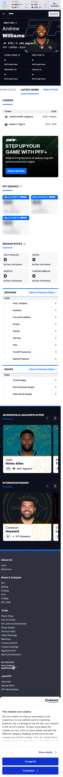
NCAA (5, 7)
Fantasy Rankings (10, 647)
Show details (45, 752)
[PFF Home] (11, 14)
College (5, 598)
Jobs (3, 565)
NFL (4, 3)
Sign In (54, 14)
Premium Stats (8, 631)
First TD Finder (8, 620)
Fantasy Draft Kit (9, 643)
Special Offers (8, 685)
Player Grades (8, 627)
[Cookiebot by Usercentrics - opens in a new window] (45, 701)
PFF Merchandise (9, 689)
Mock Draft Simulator (11, 654)
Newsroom (6, 569)
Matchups (6, 639)
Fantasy (5, 591)
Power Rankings (9, 635)
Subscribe (6, 682)
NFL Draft (6, 602)
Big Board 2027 (8, 651)
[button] (16, 171)
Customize (28, 770)
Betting (4, 587)
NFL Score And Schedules (13, 624)
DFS (3, 594)
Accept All (30, 761)
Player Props (7, 616)
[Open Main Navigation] (3, 14)
